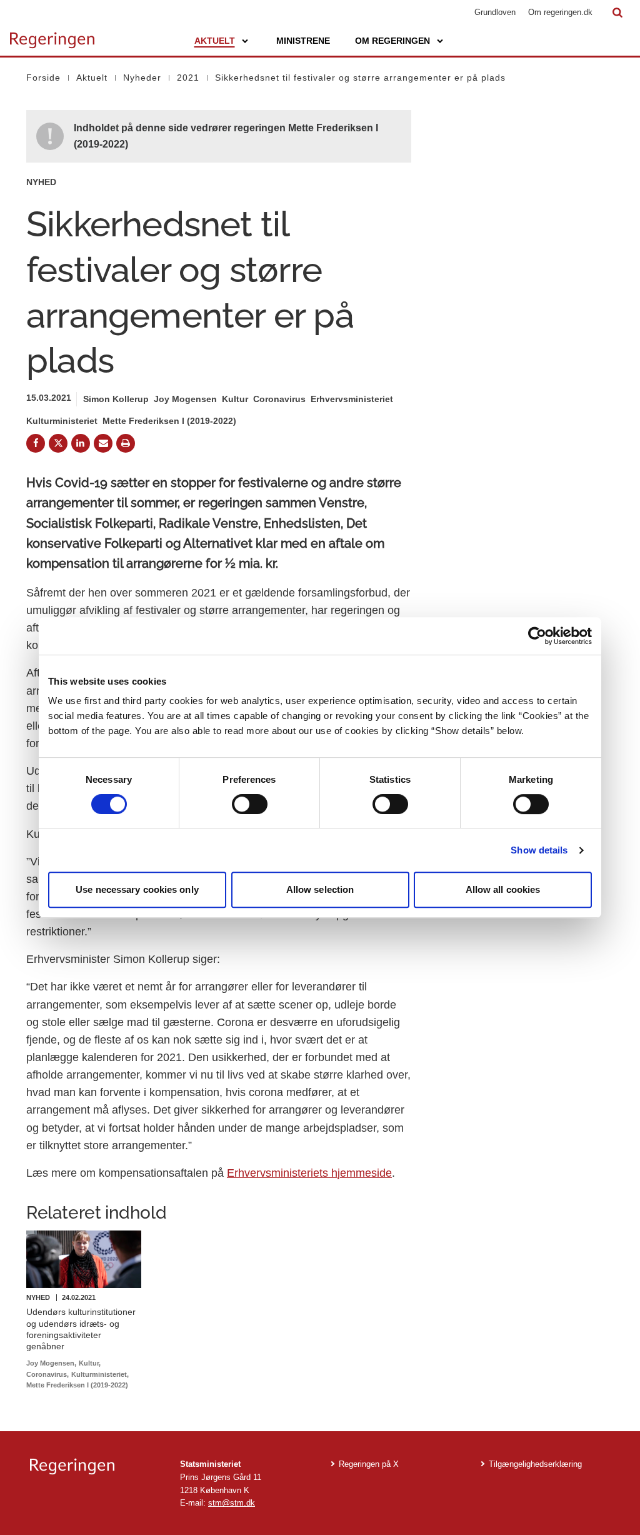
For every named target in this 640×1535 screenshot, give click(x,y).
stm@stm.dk (231, 1502)
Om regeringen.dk (560, 12)
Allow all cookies (503, 889)
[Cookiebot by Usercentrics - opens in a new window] (537, 636)
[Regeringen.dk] (95, 1466)
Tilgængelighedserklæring (535, 1464)
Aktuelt (214, 41)
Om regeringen (392, 41)
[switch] (250, 804)
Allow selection (320, 889)
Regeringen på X (369, 1464)
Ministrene (303, 41)
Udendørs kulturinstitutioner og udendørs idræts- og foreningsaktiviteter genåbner (81, 1329)
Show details (539, 850)
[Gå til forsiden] (52, 34)
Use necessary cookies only (137, 889)
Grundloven (495, 12)
